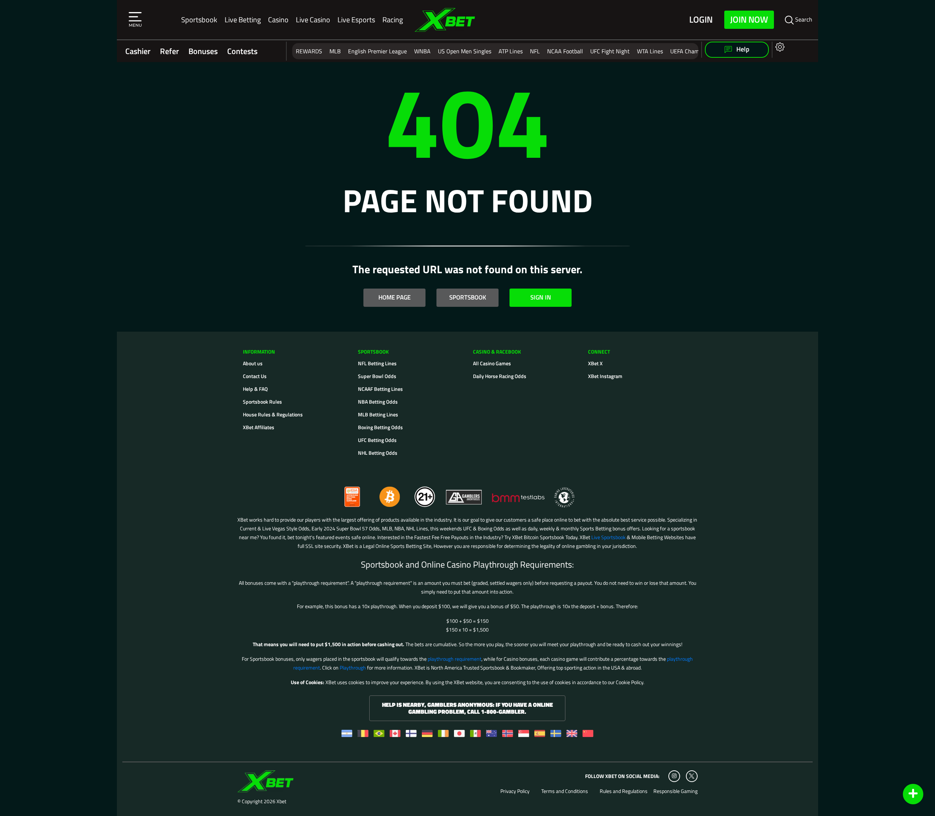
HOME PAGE (394, 297)
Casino (278, 19)
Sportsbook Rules (262, 401)
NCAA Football (565, 51)
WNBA (422, 51)
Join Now (749, 19)
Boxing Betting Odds (380, 427)
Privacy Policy (515, 791)
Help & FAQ (255, 389)
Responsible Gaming (675, 791)
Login (701, 20)
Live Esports (356, 19)
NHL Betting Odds (377, 453)
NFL (535, 51)
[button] (135, 19)
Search (803, 19)
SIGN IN (540, 297)
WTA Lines (650, 51)
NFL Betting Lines (377, 363)
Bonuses (203, 51)
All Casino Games (492, 363)
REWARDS (309, 51)
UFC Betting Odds (377, 440)
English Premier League (377, 51)
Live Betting (243, 19)
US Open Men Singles (464, 51)
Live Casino (313, 19)
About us (253, 363)
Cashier (137, 51)
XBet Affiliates (258, 427)
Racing (392, 19)
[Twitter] (691, 776)
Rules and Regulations (624, 791)
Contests (242, 51)
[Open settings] (778, 47)
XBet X (595, 363)
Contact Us (255, 376)
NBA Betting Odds (378, 401)
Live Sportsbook (608, 537)
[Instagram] (674, 776)
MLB (335, 51)
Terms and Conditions (564, 791)
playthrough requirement (454, 659)
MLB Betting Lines (378, 414)
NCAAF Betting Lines (380, 389)
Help (742, 49)
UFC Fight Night (610, 51)
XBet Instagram (605, 376)
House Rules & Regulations (273, 414)
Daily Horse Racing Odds (499, 376)
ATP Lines (511, 51)
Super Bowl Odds (377, 376)
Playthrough (353, 667)
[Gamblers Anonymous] (464, 494)
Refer (169, 51)
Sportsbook (199, 19)
